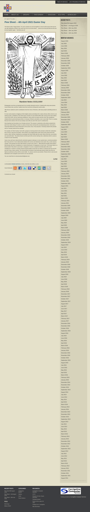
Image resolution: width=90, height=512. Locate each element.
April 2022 (64, 166)
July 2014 (64, 394)
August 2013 (64, 421)
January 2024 (65, 114)
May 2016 (64, 340)
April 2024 (64, 107)
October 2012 (65, 446)
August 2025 (64, 70)
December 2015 (65, 353)
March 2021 (64, 198)
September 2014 (65, 389)
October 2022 (65, 151)
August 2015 (64, 362)
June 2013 (64, 426)
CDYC (34, 494)
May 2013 (64, 429)
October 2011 (65, 473)
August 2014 (64, 392)
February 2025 (65, 85)
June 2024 (64, 102)
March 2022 (64, 168)
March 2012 (64, 463)
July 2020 (64, 218)
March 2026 (64, 53)
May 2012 (64, 458)
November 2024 (65, 92)
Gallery (20, 494)
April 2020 (64, 225)
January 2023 (65, 144)
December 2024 (65, 90)
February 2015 (65, 377)
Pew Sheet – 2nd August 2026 (69, 25)
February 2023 (65, 141)
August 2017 (64, 303)
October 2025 (65, 65)
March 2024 (64, 109)
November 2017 (65, 296)
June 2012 (64, 456)
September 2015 (65, 360)
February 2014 (65, 407)
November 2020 (65, 208)
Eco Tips (61, 14)
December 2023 (65, 117)
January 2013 (65, 438)
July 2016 (64, 335)
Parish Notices (16, 164)
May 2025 (64, 78)
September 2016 (65, 330)
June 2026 (64, 46)
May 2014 (64, 399)
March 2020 (64, 227)
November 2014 (65, 384)
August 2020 (64, 215)
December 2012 (65, 441)
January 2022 (65, 173)
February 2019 (65, 259)
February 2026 (65, 55)
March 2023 (64, 139)
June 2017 (64, 308)
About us (14, 15)
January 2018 (65, 291)
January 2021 (65, 203)
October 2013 (65, 416)
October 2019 (65, 240)
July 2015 (64, 365)
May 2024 (64, 105)
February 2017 (65, 318)
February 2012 (65, 465)
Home (6, 14)
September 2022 (65, 154)
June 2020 (64, 220)
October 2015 (65, 357)
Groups (25, 15)
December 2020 (65, 205)
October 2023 (65, 122)
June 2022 (64, 161)
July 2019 (64, 247)
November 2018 (65, 267)
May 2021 (64, 193)
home (19, 496)
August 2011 (64, 478)
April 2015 (64, 372)
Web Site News (36, 506)
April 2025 (64, 80)
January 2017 (65, 321)
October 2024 (65, 95)
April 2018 (64, 284)
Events (20, 492)
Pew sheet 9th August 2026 (68, 23)
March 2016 (64, 345)
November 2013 (65, 414)
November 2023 (65, 119)
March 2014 (64, 404)
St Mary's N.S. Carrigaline (39, 504)
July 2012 (64, 453)
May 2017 (64, 311)
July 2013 (64, 424)
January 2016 (65, 350)
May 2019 (64, 252)
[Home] (71, 491)
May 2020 (64, 222)
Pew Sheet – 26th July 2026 (69, 28)
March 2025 (64, 82)
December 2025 (65, 60)
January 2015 (65, 380)
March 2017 (64, 316)
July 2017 (64, 306)
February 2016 (65, 348)
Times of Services (62, 2)
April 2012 (64, 461)
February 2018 (65, 289)
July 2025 (64, 73)
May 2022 (64, 163)
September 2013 (65, 419)
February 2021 (65, 200)
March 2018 (64, 286)
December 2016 (65, 323)
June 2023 (64, 132)
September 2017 (65, 301)
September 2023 (65, 124)
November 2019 (65, 237)
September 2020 (65, 213)
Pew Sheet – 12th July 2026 (69, 33)
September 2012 (65, 448)
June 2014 (64, 397)
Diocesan (51, 14)
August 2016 (64, 333)
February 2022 (65, 171)
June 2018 (64, 279)
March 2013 (64, 434)
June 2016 (64, 338)
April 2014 (64, 402)
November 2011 (65, 470)
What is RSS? (7, 506)
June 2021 (64, 191)
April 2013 (64, 431)
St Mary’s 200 (9, 19)
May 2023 (64, 134)
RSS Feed (6, 504)
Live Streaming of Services (77, 2)
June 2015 (64, 367)
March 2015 (64, 375)
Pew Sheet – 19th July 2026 (69, 30)
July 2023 (64, 129)
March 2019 (64, 257)
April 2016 (64, 343)
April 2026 (64, 51)
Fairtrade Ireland (36, 499)
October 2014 (65, 387)
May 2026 (64, 48)
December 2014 (65, 382)
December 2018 (65, 264)
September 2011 (65, 475)
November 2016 (65, 326)
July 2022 (64, 159)
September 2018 (65, 272)
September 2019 (65, 242)
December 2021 (65, 176)
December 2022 (65, 146)
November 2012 (65, 443)
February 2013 (65, 436)
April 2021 (64, 195)
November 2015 (65, 355)
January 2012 (65, 468)
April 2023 (64, 136)
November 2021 (65, 178)
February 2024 (65, 112)
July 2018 (64, 276)
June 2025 (64, 75)
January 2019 (65, 262)
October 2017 (65, 299)
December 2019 (65, 235)
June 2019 (64, 249)
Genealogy (72, 14)
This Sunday (37, 15)
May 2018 (64, 281)
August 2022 (64, 156)
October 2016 (65, 328)
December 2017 (65, 294)
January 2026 (65, 58)
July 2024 (64, 100)
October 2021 (65, 181)
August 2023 (64, 127)
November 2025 (65, 63)
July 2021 (64, 188)
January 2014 (65, 409)
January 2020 (65, 232)
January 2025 (65, 87)
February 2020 (65, 230)
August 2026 (64, 41)
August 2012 (64, 451)
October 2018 (65, 269)
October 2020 (65, 210)
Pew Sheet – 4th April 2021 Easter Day (25, 22)
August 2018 (64, 274)
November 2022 (65, 149)
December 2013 (65, 411)
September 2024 (65, 97)
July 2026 (64, 43)
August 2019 (64, 245)
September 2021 (65, 183)
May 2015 (64, 370)
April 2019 (64, 254)
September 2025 (65, 68)
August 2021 (64, 186)
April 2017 (64, 313)
